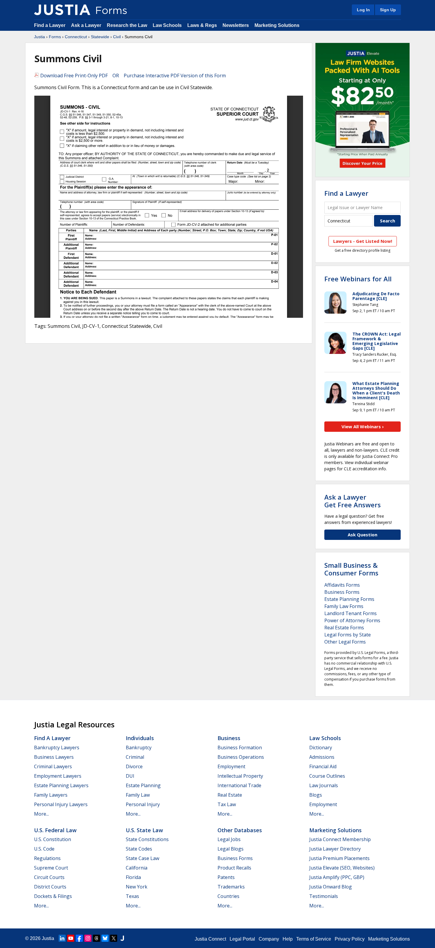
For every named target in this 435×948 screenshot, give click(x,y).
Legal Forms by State (347, 634)
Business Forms (342, 592)
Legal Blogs (231, 849)
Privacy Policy (350, 938)
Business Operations (241, 757)
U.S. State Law (144, 830)
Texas (132, 896)
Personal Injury (143, 804)
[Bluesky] (105, 938)
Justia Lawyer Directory (335, 849)
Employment (231, 766)
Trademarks (231, 886)
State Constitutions (147, 839)
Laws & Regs (202, 25)
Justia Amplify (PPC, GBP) (336, 877)
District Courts (50, 886)
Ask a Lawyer (86, 25)
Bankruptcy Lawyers (56, 747)
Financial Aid (322, 766)
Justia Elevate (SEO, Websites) (342, 867)
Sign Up (388, 9)
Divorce (134, 766)
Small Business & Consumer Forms (351, 569)
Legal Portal (242, 938)
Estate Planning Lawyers (61, 785)
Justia (39, 36)
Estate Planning (143, 785)
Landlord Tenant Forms (350, 613)
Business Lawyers (54, 757)
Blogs (315, 795)
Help (288, 938)
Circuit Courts (49, 877)
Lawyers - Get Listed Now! (362, 241)
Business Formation (240, 747)
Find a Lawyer (49, 25)
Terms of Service (313, 938)
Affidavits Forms (342, 585)
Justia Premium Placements (339, 858)
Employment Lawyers (57, 776)
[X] (113, 938)
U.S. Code (44, 849)
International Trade (239, 785)
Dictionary (320, 747)
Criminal (135, 757)
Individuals (140, 738)
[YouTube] (70, 938)
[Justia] (62, 9)
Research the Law (127, 25)
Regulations (47, 858)
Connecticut (76, 36)
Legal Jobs (229, 839)
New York (136, 886)
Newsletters (236, 25)
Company (269, 938)
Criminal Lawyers (53, 766)
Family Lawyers (50, 795)
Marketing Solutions (276, 25)
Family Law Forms (343, 606)
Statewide (100, 36)
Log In (363, 9)
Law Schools (167, 25)
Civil (117, 36)
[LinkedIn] (62, 938)
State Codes (139, 849)
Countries (228, 896)
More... (41, 814)
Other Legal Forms (345, 642)
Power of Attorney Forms (352, 620)
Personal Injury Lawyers (61, 804)
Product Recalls (234, 867)
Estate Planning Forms (349, 599)
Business (229, 738)
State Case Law (142, 858)
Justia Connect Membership (340, 839)
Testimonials (323, 896)
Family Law (138, 795)
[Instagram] (87, 938)
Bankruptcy (139, 747)
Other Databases (240, 830)
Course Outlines (327, 776)
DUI (130, 776)
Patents (226, 877)
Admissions (321, 757)
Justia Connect (210, 938)
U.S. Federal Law (55, 830)
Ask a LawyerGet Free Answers (352, 501)
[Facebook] (79, 938)
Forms (55, 36)
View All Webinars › (362, 426)
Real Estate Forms (344, 627)
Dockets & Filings (53, 896)
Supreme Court (51, 867)
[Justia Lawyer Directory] (122, 938)
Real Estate (230, 795)
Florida (133, 877)
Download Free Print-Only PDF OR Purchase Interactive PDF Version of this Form (132, 75)
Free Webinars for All (358, 279)
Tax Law (227, 804)
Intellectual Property (240, 776)
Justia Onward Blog (330, 886)
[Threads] (96, 938)
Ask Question (362, 535)
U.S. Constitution (52, 839)
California (136, 867)
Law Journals (323, 785)
